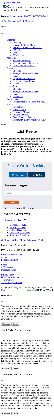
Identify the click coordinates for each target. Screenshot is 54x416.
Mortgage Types (8, 270)
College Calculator (18, 230)
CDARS (17, 50)
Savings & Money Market (24, 45)
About (4, 257)
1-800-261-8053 (23, 16)
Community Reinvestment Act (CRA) (30, 120)
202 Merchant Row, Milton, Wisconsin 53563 (22, 240)
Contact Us (18, 107)
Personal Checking (9, 260)
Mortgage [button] (11, 58)
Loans (15, 52)
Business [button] (11, 68)
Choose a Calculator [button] (14, 220)
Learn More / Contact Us (24, 65)
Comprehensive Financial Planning (28, 101)
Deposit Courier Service (24, 78)
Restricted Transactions (11, 254)
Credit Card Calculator (20, 232)
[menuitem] (30, 48)
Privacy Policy (7, 275)
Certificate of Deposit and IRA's (27, 47)
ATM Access (18, 55)
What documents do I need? (25, 63)
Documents (18, 83)
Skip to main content (10, 2)
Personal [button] (11, 40)
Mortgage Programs (22, 60)
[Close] (2, 33)
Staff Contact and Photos (24, 81)
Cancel (15, 324)
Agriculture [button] (12, 86)
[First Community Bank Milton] (16, 21)
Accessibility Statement (11, 282)
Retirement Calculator (19, 235)
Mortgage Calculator (19, 225)
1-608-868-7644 (40, 16)
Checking (17, 42)
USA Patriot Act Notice (12, 277)
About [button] (10, 104)
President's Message (22, 112)
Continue (6, 324)
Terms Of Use (7, 280)
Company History (21, 114)
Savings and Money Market (25, 73)
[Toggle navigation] (2, 35)
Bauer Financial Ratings (24, 117)
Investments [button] (12, 99)
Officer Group (19, 109)
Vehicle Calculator (18, 227)
